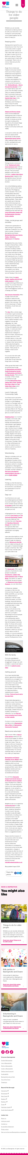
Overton (17, 239)
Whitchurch (8, 239)
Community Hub (10, 805)
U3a (8, 312)
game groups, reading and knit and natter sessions (13, 279)
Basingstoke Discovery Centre (13, 235)
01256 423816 (13, 475)
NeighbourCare (9, 417)
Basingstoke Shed (15, 380)
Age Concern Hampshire (12, 294)
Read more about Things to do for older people (12, 941)
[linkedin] (20, 873)
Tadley (7, 237)
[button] (17, 5)
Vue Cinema (14, 515)
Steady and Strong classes (12, 111)
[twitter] (18, 873)
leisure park (10, 569)
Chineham (13, 237)
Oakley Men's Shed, (10, 382)
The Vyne (18, 521)
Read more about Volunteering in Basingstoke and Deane (12, 1027)
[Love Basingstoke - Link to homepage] (6, 7)
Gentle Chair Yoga (10, 98)
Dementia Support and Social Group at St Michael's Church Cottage (13, 778)
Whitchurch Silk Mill (15, 542)
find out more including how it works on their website (13, 715)
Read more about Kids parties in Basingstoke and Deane (12, 985)
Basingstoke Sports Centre (12, 138)
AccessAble (8, 505)
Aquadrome (8, 574)
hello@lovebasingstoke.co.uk (13, 862)
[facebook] (15, 873)
